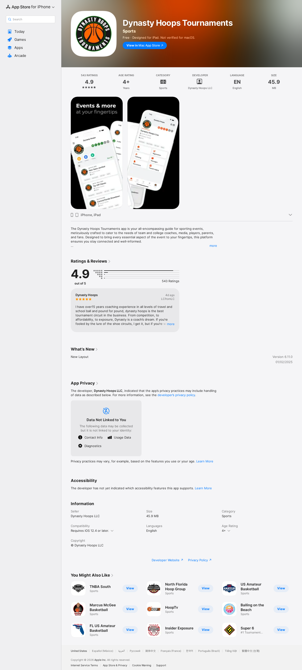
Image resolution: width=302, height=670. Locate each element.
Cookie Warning (141, 665)
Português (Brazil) (209, 651)
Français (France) (171, 651)
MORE (171, 324)
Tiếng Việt (231, 651)
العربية (121, 651)
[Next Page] (297, 609)
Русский (135, 651)
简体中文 (150, 651)
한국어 (189, 651)
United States (79, 651)
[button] (30, 31)
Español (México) (102, 651)
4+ (224, 530)
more (213, 245)
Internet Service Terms (84, 665)
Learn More (204, 461)
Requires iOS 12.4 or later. (90, 530)
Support (161, 665)
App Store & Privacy (115, 665)
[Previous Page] (66, 609)
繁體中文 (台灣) (251, 651)
